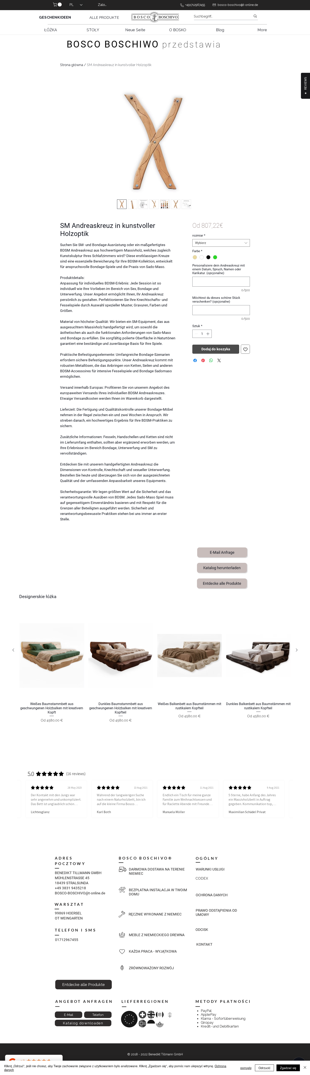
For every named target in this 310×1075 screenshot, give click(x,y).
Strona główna (71, 65)
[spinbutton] (201, 334)
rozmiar (198, 235)
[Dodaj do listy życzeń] (245, 349)
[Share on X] (219, 360)
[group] (155, 673)
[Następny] (296, 650)
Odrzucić (264, 1068)
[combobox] (221, 243)
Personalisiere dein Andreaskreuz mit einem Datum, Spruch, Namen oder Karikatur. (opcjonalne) (218, 269)
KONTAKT (204, 944)
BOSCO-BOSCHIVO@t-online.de (80, 893)
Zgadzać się (288, 1068)
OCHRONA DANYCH (212, 895)
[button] (58, 5)
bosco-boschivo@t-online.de (238, 5)
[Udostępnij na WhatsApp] (211, 360)
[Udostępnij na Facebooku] (195, 360)
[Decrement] (196, 334)
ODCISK (201, 929)
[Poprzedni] (13, 650)
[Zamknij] (304, 1068)
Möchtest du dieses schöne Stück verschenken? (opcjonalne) (216, 299)
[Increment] (208, 334)
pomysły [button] (246, 1068)
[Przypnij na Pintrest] (203, 360)
